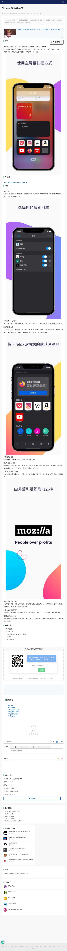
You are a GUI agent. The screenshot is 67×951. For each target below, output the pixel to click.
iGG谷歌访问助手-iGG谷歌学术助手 (17, 848)
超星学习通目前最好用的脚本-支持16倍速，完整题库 (21, 859)
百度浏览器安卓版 (13, 712)
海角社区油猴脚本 (13, 843)
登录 (61, 741)
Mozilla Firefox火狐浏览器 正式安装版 (15, 182)
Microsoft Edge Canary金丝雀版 (16, 634)
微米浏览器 (9, 631)
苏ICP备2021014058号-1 (52, 946)
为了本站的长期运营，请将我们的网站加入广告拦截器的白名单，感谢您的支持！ (40, 29)
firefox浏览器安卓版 (9, 873)
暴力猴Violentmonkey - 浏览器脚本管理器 (18, 854)
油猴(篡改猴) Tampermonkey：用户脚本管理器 (20, 831)
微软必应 (10, 705)
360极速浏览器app (13, 714)
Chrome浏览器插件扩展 (21, 946)
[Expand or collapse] (61, 42)
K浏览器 (8, 637)
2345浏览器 (11, 716)
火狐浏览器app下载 (22, 873)
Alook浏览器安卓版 (14, 709)
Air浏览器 (9, 629)
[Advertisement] (33, 929)
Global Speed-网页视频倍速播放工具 (17, 837)
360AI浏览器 (10, 639)
